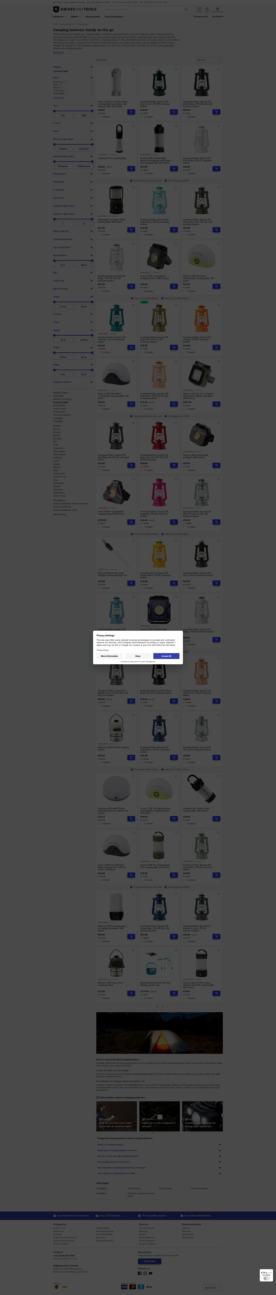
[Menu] (271, 1271)
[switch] (266, 1278)
